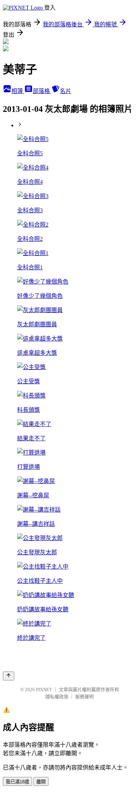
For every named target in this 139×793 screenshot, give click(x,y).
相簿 (17, 91)
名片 (65, 91)
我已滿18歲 (17, 781)
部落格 (42, 91)
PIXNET (44, 689)
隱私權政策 (56, 696)
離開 (41, 781)
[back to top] (8, 676)
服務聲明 (84, 696)
